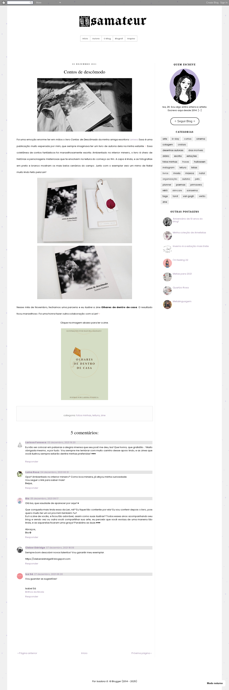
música (189, 173)
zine (103, 415)
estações (192, 156)
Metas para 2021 (182, 273)
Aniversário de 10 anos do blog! (188, 220)
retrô (165, 190)
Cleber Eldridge (35, 547)
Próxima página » (141, 653)
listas (194, 167)
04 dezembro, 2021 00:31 (54, 472)
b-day (175, 138)
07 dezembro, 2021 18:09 (60, 547)
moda (176, 173)
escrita (178, 156)
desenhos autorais (173, 150)
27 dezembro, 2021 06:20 (48, 574)
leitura (96, 415)
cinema (200, 138)
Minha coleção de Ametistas (189, 232)
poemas (180, 184)
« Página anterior (27, 653)
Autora (95, 38)
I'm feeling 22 (180, 260)
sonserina (192, 190)
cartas (187, 138)
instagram (168, 167)
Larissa (134, 139)
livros (165, 173)
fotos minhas (83, 415)
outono (186, 178)
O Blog (107, 38)
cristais (182, 144)
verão (202, 196)
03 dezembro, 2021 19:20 (61, 442)
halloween (199, 161)
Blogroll (119, 38)
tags (165, 196)
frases (185, 161)
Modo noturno (215, 683)
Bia (27, 498)
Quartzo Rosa (181, 287)
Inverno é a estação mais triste (191, 246)
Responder (31, 461)
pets (197, 178)
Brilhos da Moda (34, 592)
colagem (168, 144)
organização (170, 178)
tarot (175, 196)
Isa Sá (29, 574)
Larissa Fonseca (35, 442)
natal (202, 173)
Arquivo (131, 38)
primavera (196, 184)
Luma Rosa (32, 472)
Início (85, 38)
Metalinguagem (182, 301)
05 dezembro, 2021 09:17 (44, 498)
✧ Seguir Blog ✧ (184, 121)
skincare (177, 190)
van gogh (188, 196)
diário (166, 156)
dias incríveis (195, 150)
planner (167, 184)
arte (165, 138)
